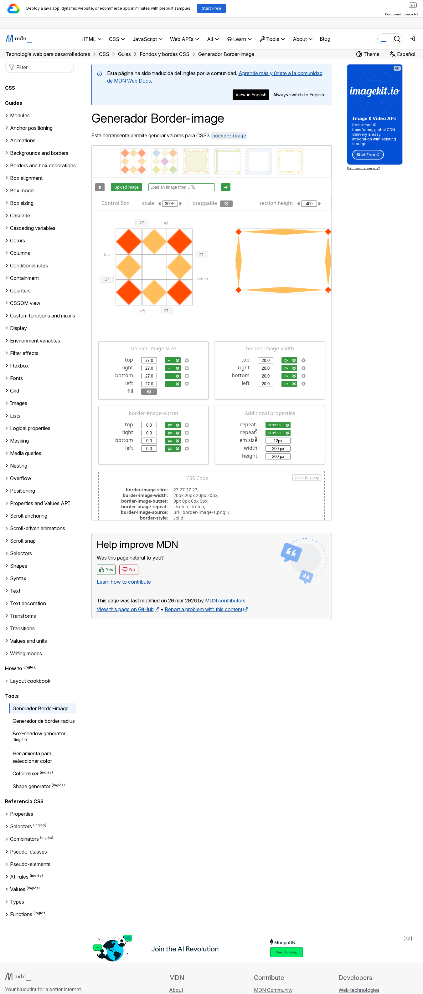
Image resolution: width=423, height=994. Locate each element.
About (176, 990)
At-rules (19, 877)
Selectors (21, 826)
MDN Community (273, 990)
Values (17, 889)
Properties (21, 814)
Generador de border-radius (44, 721)
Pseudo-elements (30, 864)
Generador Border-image (41, 708)
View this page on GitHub (125, 609)
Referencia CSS (24, 801)
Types (17, 902)
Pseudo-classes (28, 852)
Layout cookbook (30, 681)
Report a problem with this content (203, 609)
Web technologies (358, 990)
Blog (325, 39)
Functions (21, 914)
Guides (13, 103)
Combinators (24, 839)
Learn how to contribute (124, 582)
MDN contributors (225, 600)
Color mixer (26, 774)
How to (13, 668)
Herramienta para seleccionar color (32, 757)
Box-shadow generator (39, 733)
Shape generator (31, 786)
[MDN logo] (18, 977)
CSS (10, 88)
